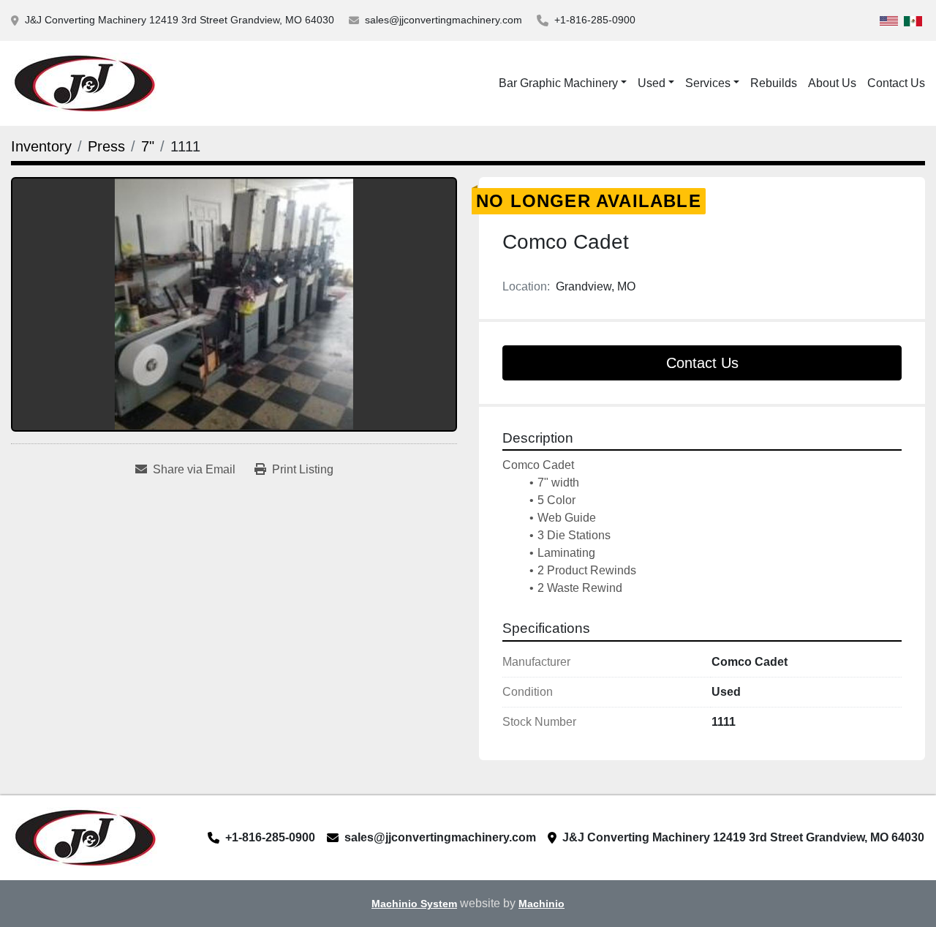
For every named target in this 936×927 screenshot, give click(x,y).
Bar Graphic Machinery (558, 83)
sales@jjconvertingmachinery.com (443, 20)
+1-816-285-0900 (594, 20)
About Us (832, 83)
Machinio (541, 903)
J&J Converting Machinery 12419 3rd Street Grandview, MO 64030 (179, 20)
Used (651, 83)
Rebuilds (773, 83)
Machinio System (414, 903)
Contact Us (896, 83)
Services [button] (708, 83)
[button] (656, 83)
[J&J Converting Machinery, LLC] (84, 836)
